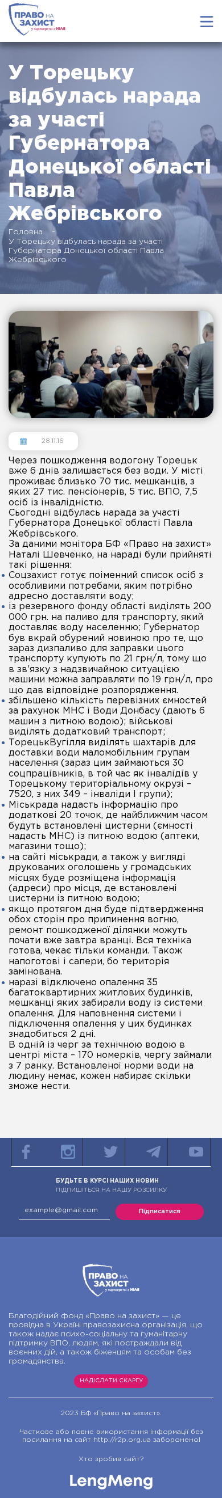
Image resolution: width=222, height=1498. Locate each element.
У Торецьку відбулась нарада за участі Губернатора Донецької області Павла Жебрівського (86, 250)
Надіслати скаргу (111, 1380)
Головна (26, 232)
